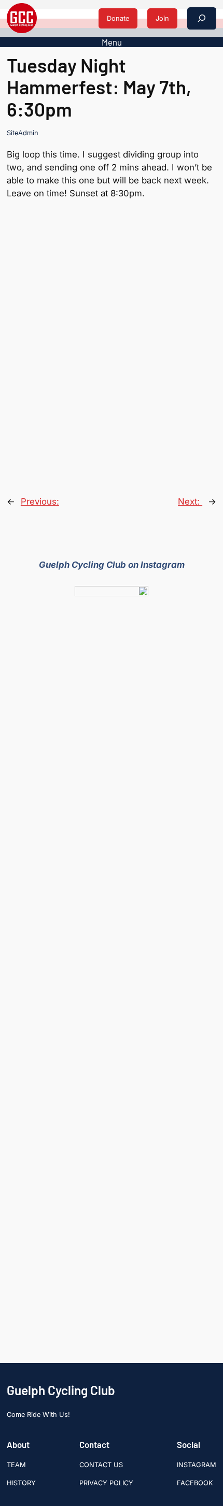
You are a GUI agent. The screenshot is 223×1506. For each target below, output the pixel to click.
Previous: (40, 501)
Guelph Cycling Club (61, 1390)
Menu (112, 42)
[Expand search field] (201, 18)
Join (162, 18)
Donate (118, 18)
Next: (190, 501)
